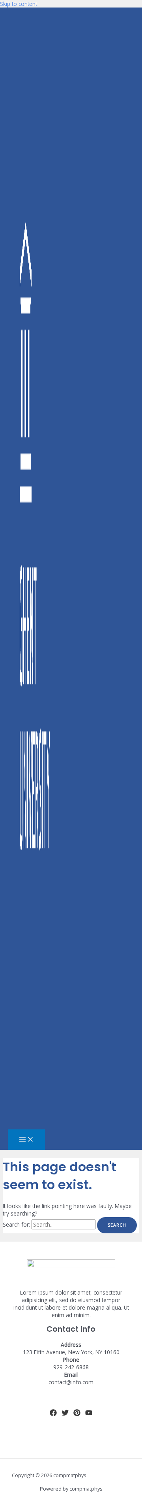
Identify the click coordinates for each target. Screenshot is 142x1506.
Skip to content (18, 4)
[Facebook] (53, 1414)
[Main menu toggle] (26, 1139)
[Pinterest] (76, 1414)
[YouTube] (88, 1414)
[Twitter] (65, 1414)
